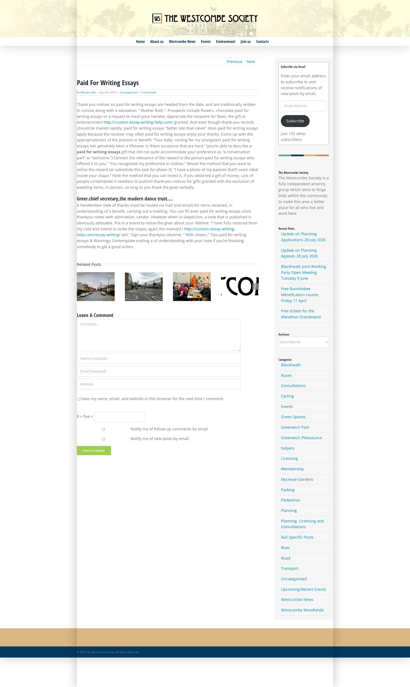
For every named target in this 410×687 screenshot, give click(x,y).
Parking (287, 489)
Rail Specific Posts (297, 537)
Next (251, 61)
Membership (292, 468)
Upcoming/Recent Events (303, 589)
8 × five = (85, 416)
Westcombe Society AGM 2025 (240, 281)
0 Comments (149, 92)
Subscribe (295, 120)
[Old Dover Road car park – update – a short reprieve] (144, 286)
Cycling (287, 396)
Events (287, 406)
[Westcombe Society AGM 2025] (240, 286)
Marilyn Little (88, 92)
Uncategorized (129, 92)
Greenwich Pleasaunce (301, 437)
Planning (289, 510)
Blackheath (291, 364)
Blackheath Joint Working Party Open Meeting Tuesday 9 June (303, 272)
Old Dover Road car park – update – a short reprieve (144, 281)
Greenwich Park (295, 427)
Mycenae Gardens (297, 479)
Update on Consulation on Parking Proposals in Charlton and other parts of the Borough (95, 276)
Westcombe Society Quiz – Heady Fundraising (192, 281)
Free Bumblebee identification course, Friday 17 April (300, 294)
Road (285, 558)
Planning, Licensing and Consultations (302, 523)
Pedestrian (290, 500)
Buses (286, 375)
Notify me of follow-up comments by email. (169, 428)
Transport (290, 568)
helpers (287, 448)
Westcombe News (297, 599)
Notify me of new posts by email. (160, 438)
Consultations (293, 385)
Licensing (289, 458)
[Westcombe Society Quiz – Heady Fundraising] (192, 286)
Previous (234, 61)
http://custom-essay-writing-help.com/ (138, 122)
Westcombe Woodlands (302, 609)
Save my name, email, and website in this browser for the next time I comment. (152, 398)
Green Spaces (293, 416)
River (285, 547)
